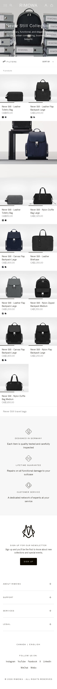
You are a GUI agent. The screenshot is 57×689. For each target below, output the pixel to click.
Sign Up (28, 561)
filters (11, 62)
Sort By (46, 62)
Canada (22, 644)
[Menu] (5, 5)
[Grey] (5, 117)
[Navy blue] (3, 267)
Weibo (33, 667)
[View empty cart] (52, 5)
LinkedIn (47, 661)
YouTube (22, 661)
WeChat (24, 668)
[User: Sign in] (46, 5)
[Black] (3, 117)
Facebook (32, 661)
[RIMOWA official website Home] (28, 5)
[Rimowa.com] (28, 149)
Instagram (10, 661)
